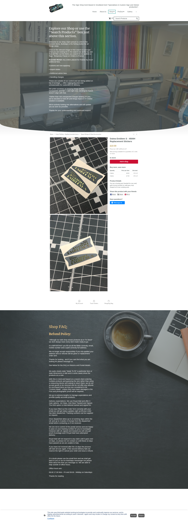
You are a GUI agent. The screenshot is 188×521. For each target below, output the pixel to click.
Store (51, 134)
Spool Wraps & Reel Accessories (91, 134)
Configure (50, 518)
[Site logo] (56, 8)
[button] (117, 202)
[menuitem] (133, 134)
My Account (79, 303)
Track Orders (94, 303)
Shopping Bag (108, 303)
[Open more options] (136, 12)
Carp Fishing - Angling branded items (67, 134)
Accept (133, 515)
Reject (141, 515)
